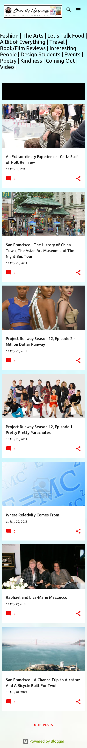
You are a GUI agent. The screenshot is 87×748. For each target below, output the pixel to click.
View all (12, 95)
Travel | (58, 42)
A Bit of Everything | (24, 42)
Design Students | (42, 54)
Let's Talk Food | (67, 36)
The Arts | (34, 36)
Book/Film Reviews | (25, 48)
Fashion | (11, 36)
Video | (8, 67)
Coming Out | (62, 61)
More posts (43, 725)
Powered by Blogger (46, 741)
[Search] (69, 9)
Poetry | (10, 61)
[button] (78, 179)
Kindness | (33, 61)
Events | (73, 54)
